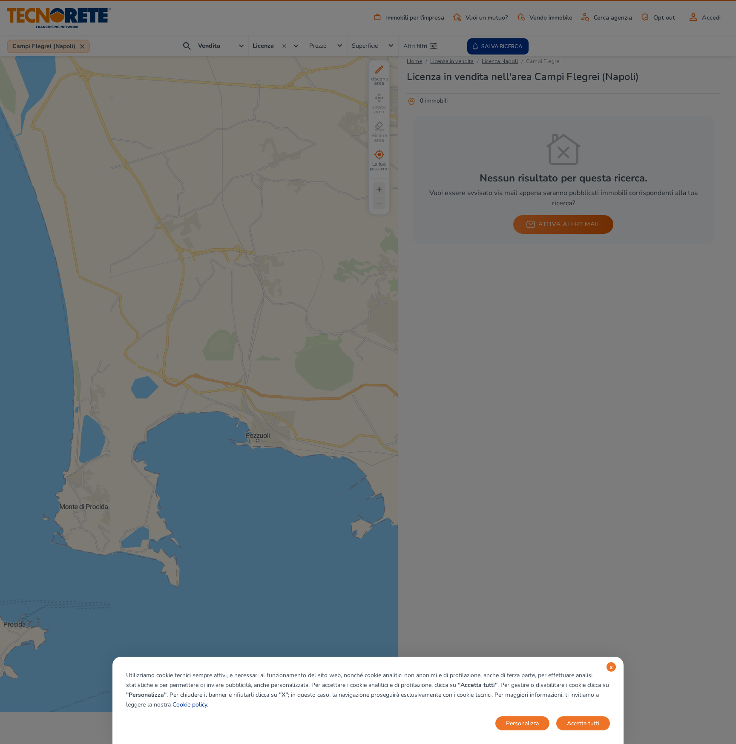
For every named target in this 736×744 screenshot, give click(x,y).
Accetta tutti (583, 723)
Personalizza (522, 723)
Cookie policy (189, 705)
